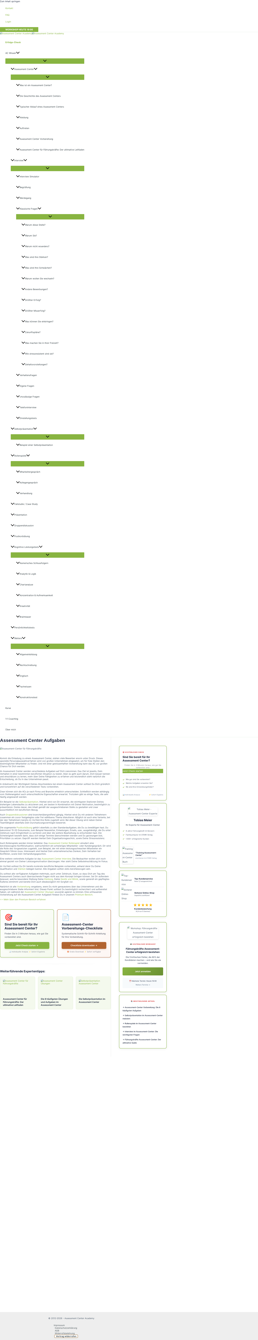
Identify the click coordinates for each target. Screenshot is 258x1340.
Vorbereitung (23, 886)
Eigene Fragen (27, 386)
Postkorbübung (22, 536)
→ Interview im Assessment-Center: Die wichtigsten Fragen (140, 1033)
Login (8, 21)
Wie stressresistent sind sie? (39, 353)
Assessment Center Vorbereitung (36, 139)
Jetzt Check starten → (26, 945)
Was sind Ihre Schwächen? (38, 267)
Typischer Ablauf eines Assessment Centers (42, 106)
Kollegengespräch (29, 482)
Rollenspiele (20, 455)
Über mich (10, 729)
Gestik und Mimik (69, 879)
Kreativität (25, 606)
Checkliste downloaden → (84, 945)
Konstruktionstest (28, 697)
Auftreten (24, 128)
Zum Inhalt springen (10, 1)
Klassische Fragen (29, 208)
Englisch (24, 675)
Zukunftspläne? (32, 332)
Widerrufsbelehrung (65, 1333)
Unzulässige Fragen (30, 396)
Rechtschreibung (28, 665)
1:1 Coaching (11, 718)
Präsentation (20, 514)
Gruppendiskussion (24, 525)
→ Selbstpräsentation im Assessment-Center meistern (143, 1017)
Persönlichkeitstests (24, 627)
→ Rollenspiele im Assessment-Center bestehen (139, 1025)
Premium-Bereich (83, 894)
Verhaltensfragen (28, 375)
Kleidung (24, 117)
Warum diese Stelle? (35, 224)
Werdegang (25, 198)
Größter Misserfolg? (35, 310)
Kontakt (9, 8)
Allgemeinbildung (28, 654)
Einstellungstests (28, 418)
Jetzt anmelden (143, 971)
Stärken (22, 869)
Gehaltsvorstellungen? (36, 364)
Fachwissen (25, 686)
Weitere (18, 638)
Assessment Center (24, 69)
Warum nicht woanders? (37, 246)
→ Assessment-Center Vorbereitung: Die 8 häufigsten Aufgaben (141, 1009)
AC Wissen (10, 53)
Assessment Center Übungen (39, 892)
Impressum (59, 1325)
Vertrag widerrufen (66, 1336)
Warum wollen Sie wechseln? (39, 278)
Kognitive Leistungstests (26, 547)
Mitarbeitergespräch (30, 471)
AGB (57, 1330)
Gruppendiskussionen (17, 814)
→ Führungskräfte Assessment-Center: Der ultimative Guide (142, 1041)
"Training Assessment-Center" (146, 854)
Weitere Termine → (143, 985)
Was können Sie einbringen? (39, 321)
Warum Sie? (31, 235)
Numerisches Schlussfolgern (34, 563)
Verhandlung (26, 493)
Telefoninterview (28, 407)
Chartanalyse (26, 584)
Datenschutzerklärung (66, 1328)
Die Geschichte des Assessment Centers (40, 96)
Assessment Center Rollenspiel (64, 843)
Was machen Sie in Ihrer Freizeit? (41, 343)
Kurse (8, 708)
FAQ (7, 15)
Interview (19, 160)
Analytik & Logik (28, 573)
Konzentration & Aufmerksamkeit (36, 595)
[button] (19, 29)
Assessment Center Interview (56, 858)
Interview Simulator (29, 176)
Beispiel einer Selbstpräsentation (36, 445)
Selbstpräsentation (23, 429)
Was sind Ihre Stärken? (36, 257)
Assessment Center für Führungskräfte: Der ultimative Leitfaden (52, 149)
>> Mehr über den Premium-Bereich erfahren (23, 899)
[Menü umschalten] (44, 60)
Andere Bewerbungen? (36, 289)
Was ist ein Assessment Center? (36, 85)
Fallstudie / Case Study (26, 504)
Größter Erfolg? (33, 300)
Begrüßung (25, 187)
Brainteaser (25, 616)
